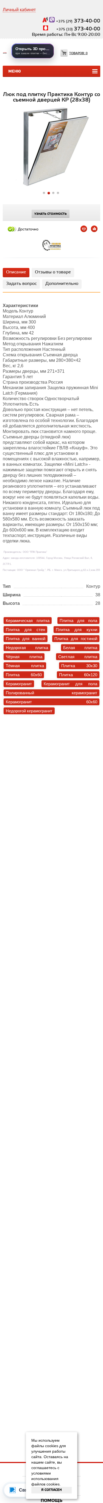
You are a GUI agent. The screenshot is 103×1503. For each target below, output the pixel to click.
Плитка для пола (79, 620)
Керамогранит (19, 683)
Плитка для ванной (25, 638)
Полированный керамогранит (51, 692)
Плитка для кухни (76, 629)
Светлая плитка (77, 656)
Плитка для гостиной (75, 638)
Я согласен (51, 1490)
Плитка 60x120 (78, 674)
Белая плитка (80, 647)
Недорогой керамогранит (29, 711)
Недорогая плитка (27, 647)
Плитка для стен (25, 629)
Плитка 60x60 (24, 674)
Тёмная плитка (25, 665)
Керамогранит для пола (70, 683)
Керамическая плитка (27, 620)
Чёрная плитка (24, 656)
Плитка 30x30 (79, 665)
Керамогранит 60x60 (51, 702)
